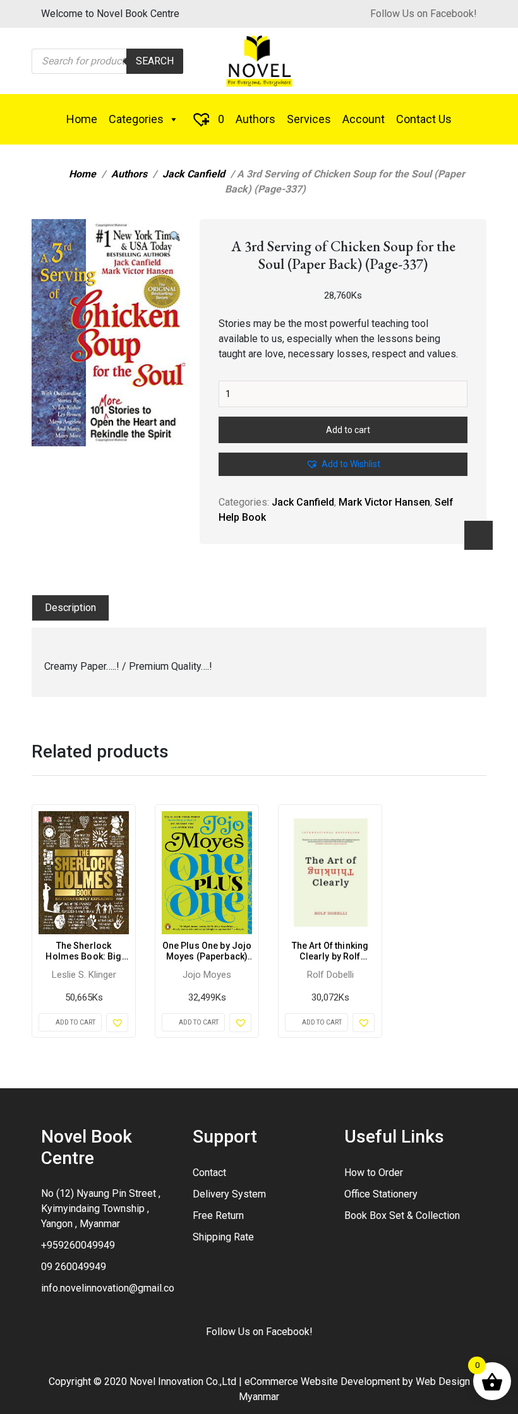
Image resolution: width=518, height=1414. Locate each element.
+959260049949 (78, 1245)
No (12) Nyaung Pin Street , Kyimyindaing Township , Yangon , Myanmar (100, 1208)
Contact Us (424, 119)
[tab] (70, 608)
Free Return (218, 1215)
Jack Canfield (193, 174)
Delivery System (229, 1194)
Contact (209, 1173)
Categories (136, 119)
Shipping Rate (223, 1237)
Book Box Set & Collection (402, 1215)
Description (70, 608)
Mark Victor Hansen (384, 502)
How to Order (373, 1173)
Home (81, 119)
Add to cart (348, 430)
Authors (255, 119)
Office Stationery (381, 1194)
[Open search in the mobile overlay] (107, 61)
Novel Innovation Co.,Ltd (183, 1381)
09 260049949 (73, 1267)
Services (309, 119)
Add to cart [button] (75, 1022)
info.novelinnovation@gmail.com (112, 1288)
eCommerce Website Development (322, 1381)
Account (363, 119)
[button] (175, 236)
